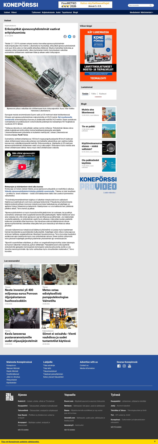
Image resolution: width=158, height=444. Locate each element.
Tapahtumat (67, 12)
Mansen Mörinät (13, 368)
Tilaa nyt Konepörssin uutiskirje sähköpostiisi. (20, 441)
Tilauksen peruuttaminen (53, 374)
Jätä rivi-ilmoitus (13, 377)
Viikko (93, 94)
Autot (58, 12)
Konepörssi (11, 365)
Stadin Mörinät (12, 371)
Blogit (75, 12)
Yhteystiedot (11, 380)
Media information (87, 368)
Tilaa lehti (47, 368)
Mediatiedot (135, 12)
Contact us (84, 365)
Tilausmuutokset (50, 371)
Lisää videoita (109, 193)
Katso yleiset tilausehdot (53, 377)
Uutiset (7, 12)
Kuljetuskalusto (48, 12)
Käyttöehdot (11, 383)
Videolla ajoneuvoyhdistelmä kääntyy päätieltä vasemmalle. (30, 191)
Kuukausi (102, 94)
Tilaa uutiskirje (49, 365)
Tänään (85, 93)
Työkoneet (36, 12)
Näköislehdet (146, 12)
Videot (14, 12)
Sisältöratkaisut (12, 374)
